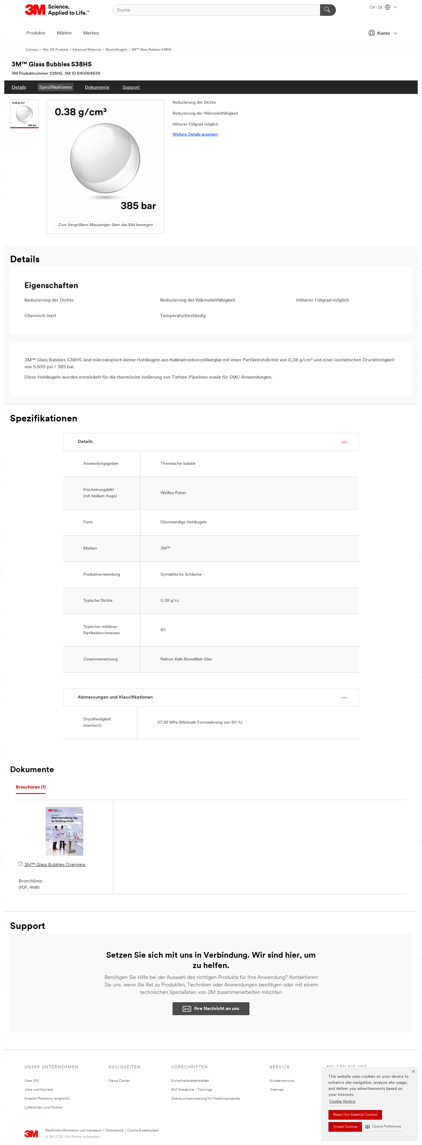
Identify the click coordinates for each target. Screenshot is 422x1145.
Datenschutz (114, 1130)
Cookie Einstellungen (142, 1130)
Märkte (64, 33)
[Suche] (328, 10)
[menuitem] (19, 87)
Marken (91, 33)
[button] (383, 1126)
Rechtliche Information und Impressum (73, 1130)
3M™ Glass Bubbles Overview (55, 865)
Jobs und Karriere (38, 1090)
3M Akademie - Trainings (191, 1090)
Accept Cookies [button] (345, 1127)
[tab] (31, 787)
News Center (119, 1081)
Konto (383, 33)
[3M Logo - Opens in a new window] (57, 10)
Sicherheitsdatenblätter (190, 1081)
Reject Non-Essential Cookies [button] (355, 1115)
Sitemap (277, 1090)
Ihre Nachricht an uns (216, 1009)
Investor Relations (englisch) (46, 1098)
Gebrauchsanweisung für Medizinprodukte (205, 1098)
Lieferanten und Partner (43, 1107)
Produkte (35, 33)
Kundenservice (282, 1081)
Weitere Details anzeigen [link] (195, 134)
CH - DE (377, 7)
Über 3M (31, 1081)
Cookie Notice (342, 1102)
